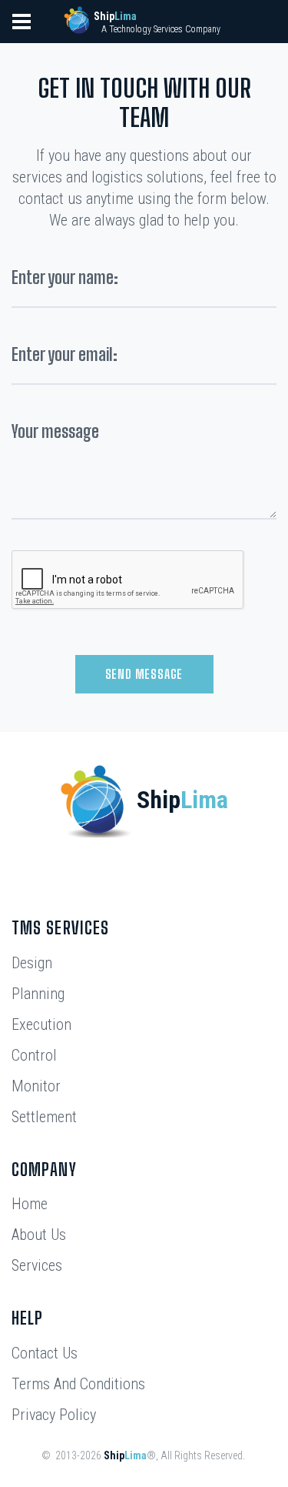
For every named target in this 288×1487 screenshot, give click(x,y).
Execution (41, 1024)
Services (37, 1265)
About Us (39, 1234)
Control (34, 1055)
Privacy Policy (54, 1414)
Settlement (44, 1117)
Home (30, 1204)
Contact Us (45, 1353)
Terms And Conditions (78, 1384)
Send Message (144, 674)
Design (32, 963)
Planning (38, 993)
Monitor (36, 1086)
